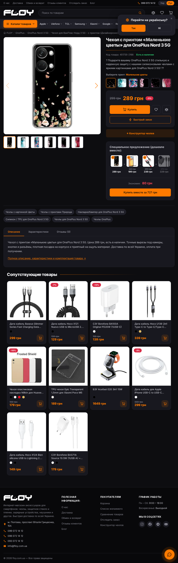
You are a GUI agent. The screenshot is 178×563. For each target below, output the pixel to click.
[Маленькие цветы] (111, 83)
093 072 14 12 (15, 541)
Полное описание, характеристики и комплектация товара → (47, 258)
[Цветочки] (144, 83)
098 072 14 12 (15, 535)
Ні (159, 28)
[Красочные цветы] (133, 83)
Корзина (105, 503)
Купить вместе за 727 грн (140, 192)
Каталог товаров (21, 23)
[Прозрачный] (52, 397)
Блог (92, 3)
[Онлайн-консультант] (169, 554)
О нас (6, 3)
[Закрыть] (171, 18)
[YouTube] (166, 524)
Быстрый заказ (143, 119)
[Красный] (19, 397)
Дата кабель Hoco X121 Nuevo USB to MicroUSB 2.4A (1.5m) (68, 325)
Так (133, 28)
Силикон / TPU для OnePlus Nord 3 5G (27, 219)
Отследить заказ (78, 3)
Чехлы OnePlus (102, 219)
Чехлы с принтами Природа (56, 212)
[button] (9, 142)
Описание (14, 231)
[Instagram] (142, 524)
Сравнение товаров (111, 514)
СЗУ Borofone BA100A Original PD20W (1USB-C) (107, 325)
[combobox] (87, 12)
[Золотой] (140, 331)
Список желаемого (111, 508)
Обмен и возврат (35, 3)
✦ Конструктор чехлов (140, 133)
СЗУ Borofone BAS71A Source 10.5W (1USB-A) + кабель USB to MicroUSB (65, 456)
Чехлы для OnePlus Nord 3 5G (71, 219)
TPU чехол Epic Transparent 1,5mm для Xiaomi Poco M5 (67, 391)
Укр (162, 3)
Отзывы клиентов (56, 3)
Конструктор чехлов (112, 525)
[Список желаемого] (162, 13)
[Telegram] (158, 524)
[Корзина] (171, 13)
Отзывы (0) (63, 231)
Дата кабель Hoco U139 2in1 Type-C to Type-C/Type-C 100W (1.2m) (151, 325)
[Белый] (94, 331)
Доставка (18, 3)
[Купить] (40, 338)
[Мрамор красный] (166, 83)
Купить (132, 109)
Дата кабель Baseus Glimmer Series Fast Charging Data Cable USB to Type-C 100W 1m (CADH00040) (26, 325)
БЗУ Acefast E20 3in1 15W (107, 389)
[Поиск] (140, 12)
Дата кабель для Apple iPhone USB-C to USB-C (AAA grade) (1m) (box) (148, 391)
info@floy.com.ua (17, 546)
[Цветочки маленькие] (155, 83)
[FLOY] (18, 13)
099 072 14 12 (148, 3)
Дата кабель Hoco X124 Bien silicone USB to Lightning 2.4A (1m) (26, 456)
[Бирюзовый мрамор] (122, 83)
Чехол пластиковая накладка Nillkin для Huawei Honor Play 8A (26, 391)
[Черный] (11, 331)
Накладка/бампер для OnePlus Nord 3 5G (101, 212)
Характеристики (38, 231)
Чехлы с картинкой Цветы (20, 212)
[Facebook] (150, 524)
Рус (170, 3)
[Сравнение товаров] (153, 13)
